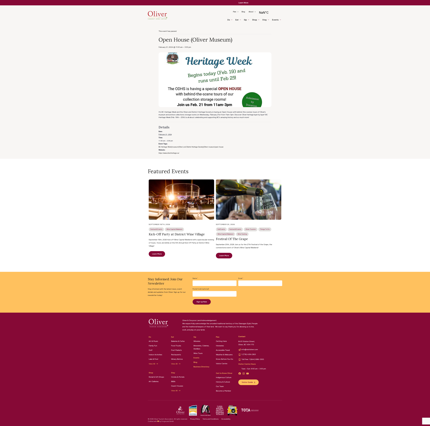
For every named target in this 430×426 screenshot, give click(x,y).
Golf (150, 350)
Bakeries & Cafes (178, 341)
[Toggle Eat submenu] (241, 20)
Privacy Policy (195, 419)
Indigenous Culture (223, 377)
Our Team (220, 386)
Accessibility (225, 419)
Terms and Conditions (211, 419)
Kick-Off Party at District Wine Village (177, 234)
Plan (234, 12)
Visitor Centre (221, 363)
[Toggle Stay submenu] (269, 20)
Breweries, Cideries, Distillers (201, 347)
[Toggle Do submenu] (233, 20)
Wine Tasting (242, 234)
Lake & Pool (153, 359)
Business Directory (201, 367)
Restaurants (176, 355)
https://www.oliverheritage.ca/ (169, 153)
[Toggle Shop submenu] (260, 20)
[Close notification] (426, 2)
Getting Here (221, 341)
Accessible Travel (223, 350)
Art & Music (153, 341)
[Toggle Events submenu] (281, 20)
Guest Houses (177, 386)
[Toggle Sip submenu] (249, 20)
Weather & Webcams (224, 355)
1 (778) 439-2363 (248, 354)
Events (275, 20)
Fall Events (221, 229)
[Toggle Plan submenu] (239, 12)
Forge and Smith (168, 421)
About (251, 12)
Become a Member (223, 391)
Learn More (243, 3)
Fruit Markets (176, 350)
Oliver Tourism (250, 229)
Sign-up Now (202, 302)
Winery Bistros (177, 359)
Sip (245, 20)
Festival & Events (156, 229)
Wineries (197, 341)
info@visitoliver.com (249, 349)
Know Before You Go (224, 359)
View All (152, 364)
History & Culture (223, 382)
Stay (264, 20)
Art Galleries (154, 381)
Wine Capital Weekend (174, 229)
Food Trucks (176, 346)
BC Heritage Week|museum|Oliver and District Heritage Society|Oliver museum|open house (191, 147)
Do (228, 20)
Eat (237, 20)
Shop (254, 20)
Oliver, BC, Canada (269, 12)
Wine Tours (198, 353)
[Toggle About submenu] (256, 12)
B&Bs (173, 381)
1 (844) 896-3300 (256, 359)
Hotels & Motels (177, 377)
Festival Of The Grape (232, 239)
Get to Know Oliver (224, 373)
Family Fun (153, 346)
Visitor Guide (247, 382)
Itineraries (220, 346)
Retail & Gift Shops (156, 377)
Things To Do (265, 229)
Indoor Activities (155, 355)
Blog (243, 12)
